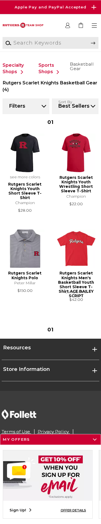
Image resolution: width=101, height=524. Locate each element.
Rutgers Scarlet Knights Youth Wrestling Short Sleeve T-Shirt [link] (76, 184)
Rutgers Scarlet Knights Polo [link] (25, 275)
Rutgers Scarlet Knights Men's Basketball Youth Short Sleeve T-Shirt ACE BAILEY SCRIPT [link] (76, 280)
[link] (81, 25)
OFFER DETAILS (73, 510)
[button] (50, 7)
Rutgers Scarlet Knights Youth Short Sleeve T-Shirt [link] (25, 191)
